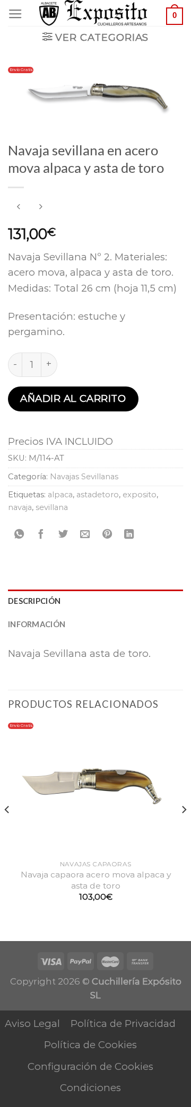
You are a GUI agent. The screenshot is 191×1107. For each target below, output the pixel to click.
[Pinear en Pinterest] (107, 534)
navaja (20, 507)
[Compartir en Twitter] (63, 534)
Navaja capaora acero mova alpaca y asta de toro (96, 879)
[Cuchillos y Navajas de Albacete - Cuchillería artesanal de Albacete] (96, 13)
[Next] (183, 831)
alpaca (60, 494)
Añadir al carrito (73, 398)
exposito (140, 494)
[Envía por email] (85, 534)
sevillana (52, 507)
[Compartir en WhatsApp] (19, 534)
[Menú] (15, 14)
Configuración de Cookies (90, 1066)
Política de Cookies (90, 1045)
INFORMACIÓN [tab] (36, 624)
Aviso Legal (32, 1023)
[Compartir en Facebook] (41, 534)
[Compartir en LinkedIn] (129, 534)
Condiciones (90, 1088)
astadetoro (97, 494)
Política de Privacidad (123, 1023)
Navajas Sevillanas (84, 476)
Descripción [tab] (34, 600)
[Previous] (7, 831)
